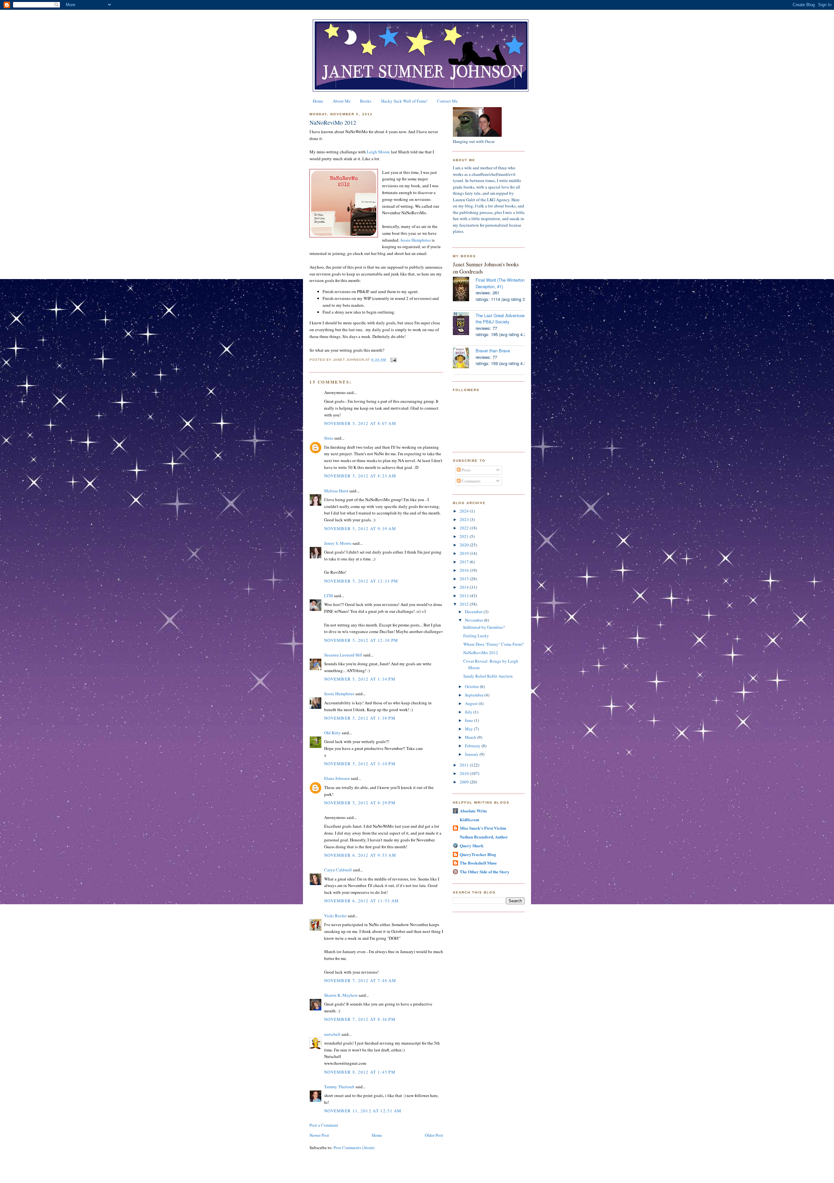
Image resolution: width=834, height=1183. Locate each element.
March (471, 737)
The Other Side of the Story (485, 871)
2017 (465, 562)
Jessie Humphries (415, 240)
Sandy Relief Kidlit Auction (488, 676)
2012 (465, 604)
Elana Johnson (337, 778)
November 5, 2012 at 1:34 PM (359, 679)
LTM (328, 596)
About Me (342, 101)
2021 (465, 536)
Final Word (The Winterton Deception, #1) (500, 283)
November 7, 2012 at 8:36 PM (359, 1019)
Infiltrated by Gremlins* (484, 627)
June (469, 720)
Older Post (434, 1135)
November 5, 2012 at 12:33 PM (361, 581)
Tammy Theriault (339, 1087)
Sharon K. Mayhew (341, 995)
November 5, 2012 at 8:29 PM (359, 803)
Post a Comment (323, 1125)
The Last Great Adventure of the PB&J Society (502, 318)
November (474, 620)
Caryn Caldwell (338, 870)
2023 (465, 519)
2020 (465, 545)
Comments (471, 481)
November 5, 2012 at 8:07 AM (360, 423)
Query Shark (471, 845)
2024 (465, 511)
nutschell (332, 1034)
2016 (465, 570)
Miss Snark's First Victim (483, 828)
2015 (465, 579)
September (474, 695)
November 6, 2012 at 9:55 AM (360, 855)
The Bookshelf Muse (478, 863)
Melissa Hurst (336, 491)
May (469, 729)
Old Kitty (332, 733)
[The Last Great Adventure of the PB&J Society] (464, 324)
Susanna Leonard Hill (343, 655)
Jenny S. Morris (338, 543)
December (474, 611)
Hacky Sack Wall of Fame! (404, 101)
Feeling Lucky (476, 636)
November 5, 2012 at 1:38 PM (359, 718)
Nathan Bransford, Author (484, 837)
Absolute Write (473, 811)
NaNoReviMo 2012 (332, 122)
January (472, 754)
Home (318, 101)
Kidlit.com (469, 819)
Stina (328, 438)
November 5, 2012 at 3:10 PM (359, 764)
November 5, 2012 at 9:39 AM (360, 528)
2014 (465, 587)
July (469, 712)
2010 (465, 773)
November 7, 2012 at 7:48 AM (360, 980)
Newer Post (319, 1135)
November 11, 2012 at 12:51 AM (363, 1111)
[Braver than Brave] (464, 358)
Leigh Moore (378, 152)
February (473, 746)
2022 (465, 528)
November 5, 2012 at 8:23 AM (360, 476)
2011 (465, 765)
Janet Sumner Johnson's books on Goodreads (486, 268)
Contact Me (447, 101)
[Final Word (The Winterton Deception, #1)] (464, 290)
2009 (465, 782)
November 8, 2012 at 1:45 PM (359, 1072)
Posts (466, 470)
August (472, 703)
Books (365, 101)
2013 (465, 596)
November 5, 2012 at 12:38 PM (361, 640)
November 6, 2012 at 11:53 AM (361, 901)
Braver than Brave (493, 350)
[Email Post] (393, 359)
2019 (465, 553)
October (472, 686)
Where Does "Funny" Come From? (493, 644)
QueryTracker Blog (478, 854)
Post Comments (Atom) (354, 1147)
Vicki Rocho (335, 916)
